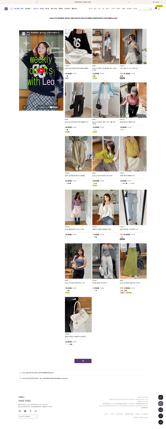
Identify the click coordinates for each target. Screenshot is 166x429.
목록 (83, 361)
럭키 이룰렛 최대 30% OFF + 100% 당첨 (83, 2)
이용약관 (137, 414)
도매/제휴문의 (144, 414)
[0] (155, 8)
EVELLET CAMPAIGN (24, 416)
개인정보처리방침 (129, 414)
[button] (129, 2)
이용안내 (112, 414)
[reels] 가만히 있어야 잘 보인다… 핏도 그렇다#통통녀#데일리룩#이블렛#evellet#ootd (45, 378)
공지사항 (106, 414)
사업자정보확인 (119, 414)
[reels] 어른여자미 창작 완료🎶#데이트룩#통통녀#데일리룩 (38, 373)
